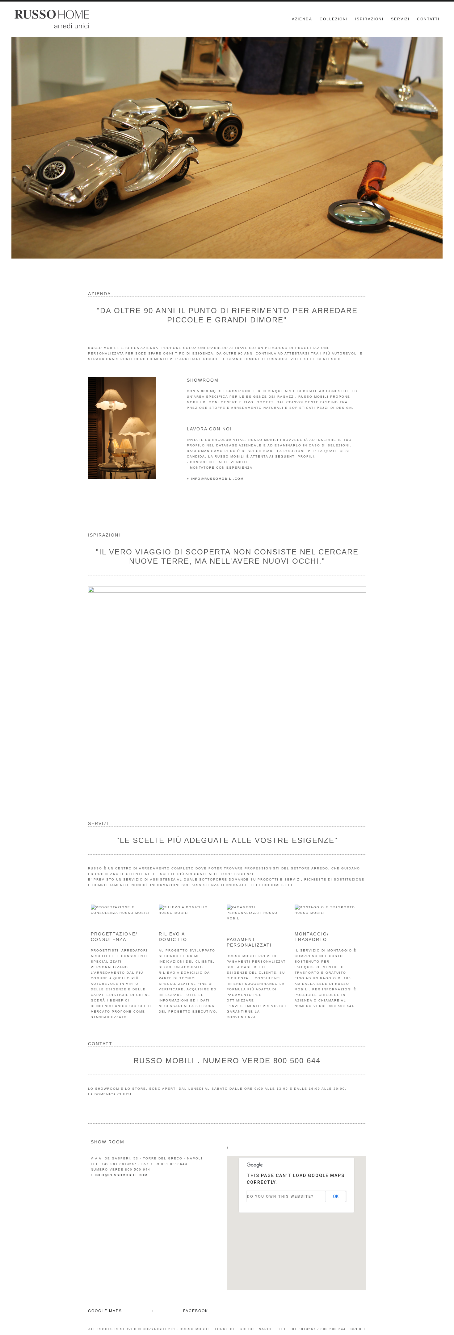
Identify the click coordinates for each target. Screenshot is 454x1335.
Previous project (99, 683)
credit (358, 1329)
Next (432, 152)
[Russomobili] (82, 19)
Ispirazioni (369, 19)
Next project (355, 683)
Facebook (195, 1311)
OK (335, 1196)
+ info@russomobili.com (215, 478)
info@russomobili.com (121, 1175)
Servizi (400, 19)
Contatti (428, 19)
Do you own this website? (280, 1196)
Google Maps (105, 1311)
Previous (22, 152)
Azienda (302, 19)
